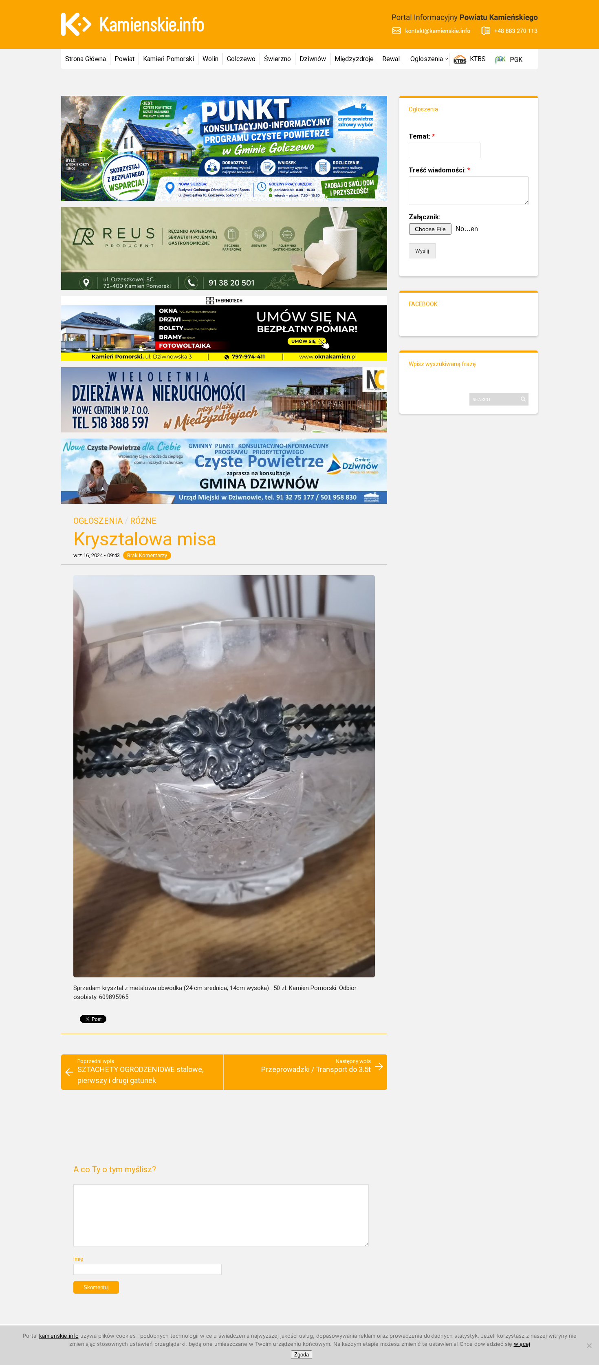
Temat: (422, 136)
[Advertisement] (224, 1130)
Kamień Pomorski (168, 59)
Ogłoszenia (426, 59)
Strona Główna (85, 59)
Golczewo (241, 59)
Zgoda (301, 1355)
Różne (143, 521)
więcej (522, 1344)
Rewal (391, 59)
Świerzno (277, 59)
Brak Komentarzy (147, 555)
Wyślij (422, 251)
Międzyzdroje (354, 59)
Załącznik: (424, 217)
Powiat (124, 59)
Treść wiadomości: (439, 170)
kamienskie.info (59, 1335)
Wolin (210, 59)
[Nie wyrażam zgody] (589, 1345)
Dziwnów (313, 59)
